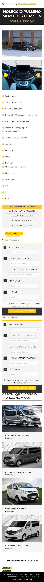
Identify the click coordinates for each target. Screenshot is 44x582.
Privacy (29, 306)
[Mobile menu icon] (40, 3)
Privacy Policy (25, 577)
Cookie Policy (36, 577)
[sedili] (22, 75)
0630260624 (31, 4)
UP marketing (27, 579)
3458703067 (22, 4)
